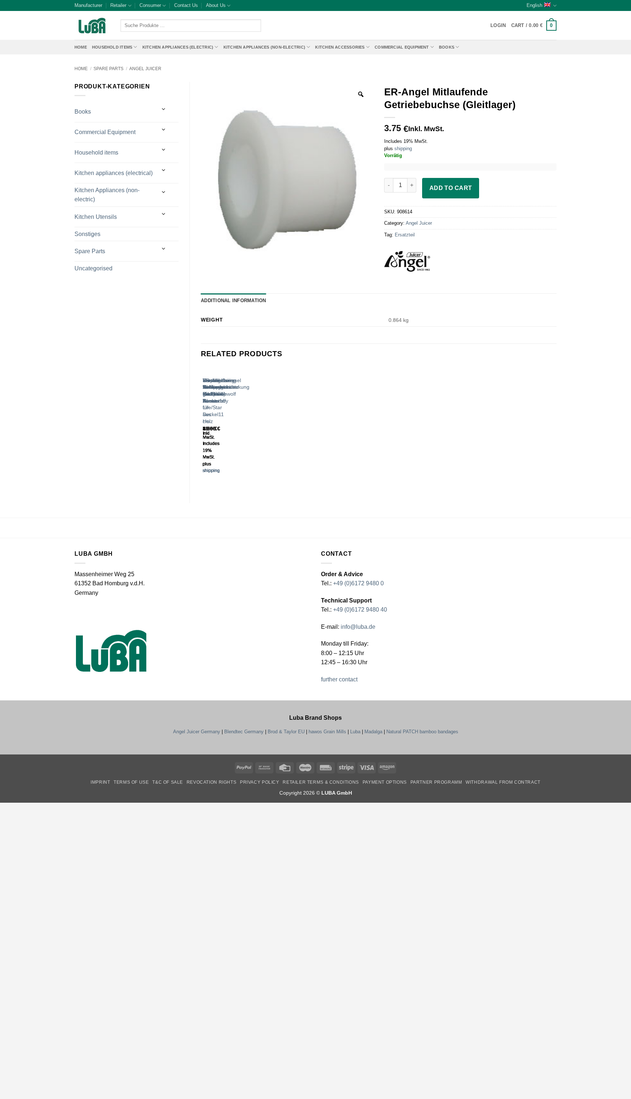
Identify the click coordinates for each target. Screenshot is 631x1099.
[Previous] (204, 427)
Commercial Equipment (402, 47)
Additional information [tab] (233, 300)
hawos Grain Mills (327, 731)
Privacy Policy (259, 782)
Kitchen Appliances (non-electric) (264, 47)
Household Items (112, 47)
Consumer (150, 5)
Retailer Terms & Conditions (321, 782)
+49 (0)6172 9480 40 (360, 609)
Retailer (118, 5)
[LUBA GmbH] (92, 26)
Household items (96, 152)
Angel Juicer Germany (196, 731)
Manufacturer (88, 5)
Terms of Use (131, 782)
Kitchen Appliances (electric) (178, 47)
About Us (216, 5)
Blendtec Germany (244, 731)
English (534, 5)
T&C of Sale (167, 782)
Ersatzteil (405, 234)
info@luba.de (357, 627)
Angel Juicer (145, 68)
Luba (355, 731)
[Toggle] (164, 109)
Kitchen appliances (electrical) (113, 173)
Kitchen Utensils (95, 217)
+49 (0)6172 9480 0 (358, 583)
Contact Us (186, 5)
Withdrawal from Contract (503, 782)
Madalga (373, 731)
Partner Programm (436, 782)
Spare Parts (108, 68)
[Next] (224, 427)
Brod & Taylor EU (286, 731)
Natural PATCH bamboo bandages (422, 731)
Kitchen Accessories (339, 47)
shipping (403, 148)
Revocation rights (211, 782)
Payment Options (385, 782)
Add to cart (450, 188)
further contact (339, 679)
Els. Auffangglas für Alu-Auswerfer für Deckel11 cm (216, 400)
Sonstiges (87, 234)
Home (80, 47)
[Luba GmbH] (111, 651)
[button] (534, 25)
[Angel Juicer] (417, 264)
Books (446, 47)
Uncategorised (93, 268)
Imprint (100, 782)
